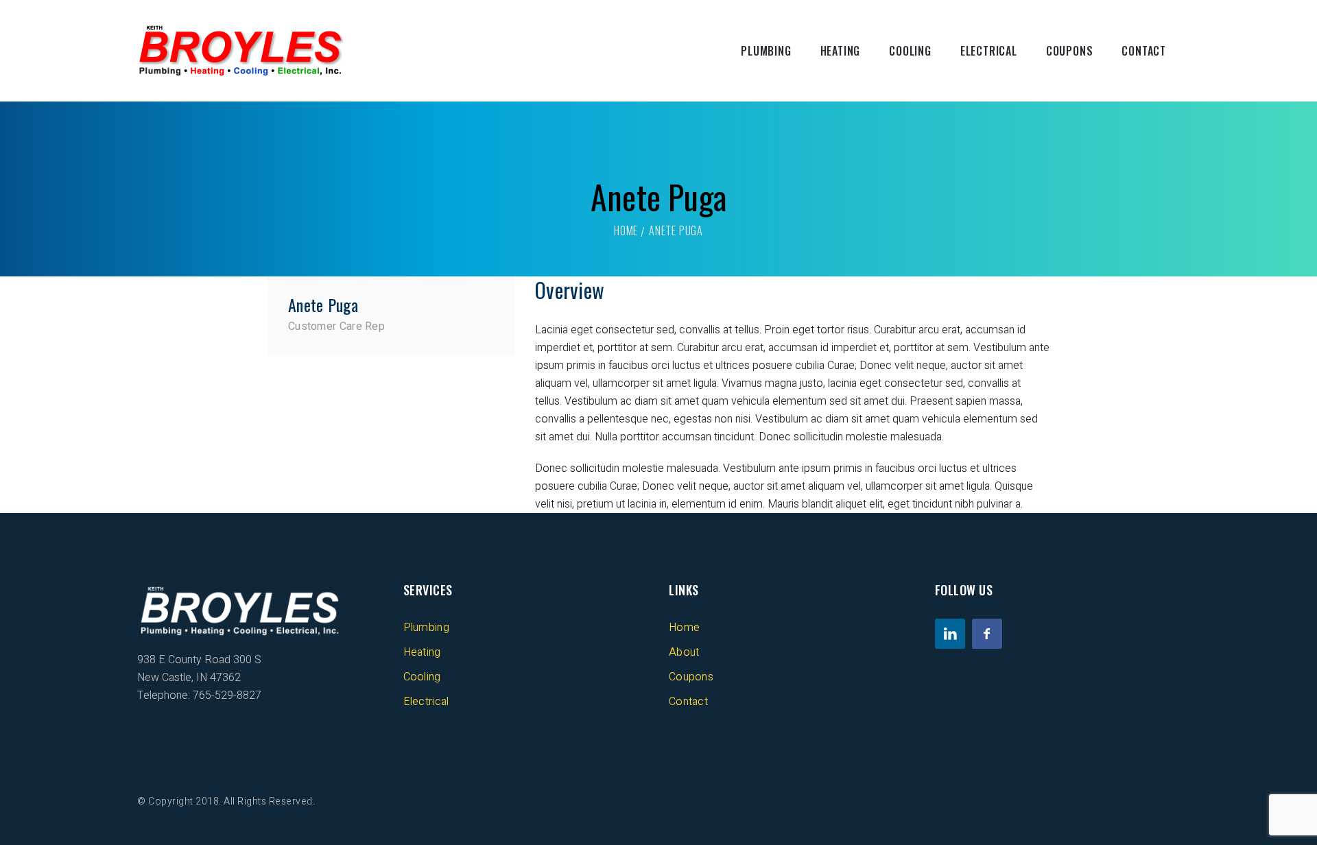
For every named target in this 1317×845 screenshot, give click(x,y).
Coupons (1069, 51)
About (684, 652)
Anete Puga (323, 304)
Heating (840, 51)
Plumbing (766, 51)
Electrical (988, 51)
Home (626, 230)
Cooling (910, 51)
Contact (1144, 51)
